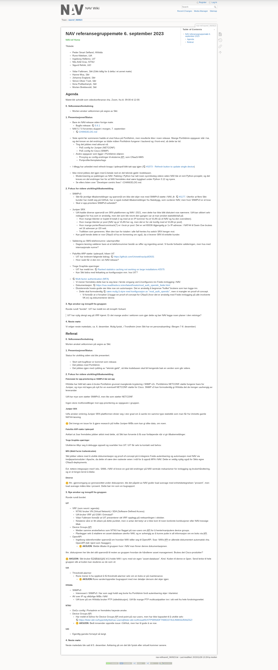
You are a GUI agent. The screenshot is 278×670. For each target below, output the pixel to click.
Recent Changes (184, 11)
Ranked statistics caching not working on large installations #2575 (131, 269)
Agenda (190, 39)
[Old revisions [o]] (220, 40)
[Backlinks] (220, 46)
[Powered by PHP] (125, 663)
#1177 (182, 196)
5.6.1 (97, 125)
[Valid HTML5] (139, 663)
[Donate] (112, 663)
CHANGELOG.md (88, 131)
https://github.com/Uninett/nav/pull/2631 (134, 256)
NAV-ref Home (73, 40)
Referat (190, 42)
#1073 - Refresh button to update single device (170, 166)
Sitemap (213, 11)
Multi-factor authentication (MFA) (92, 279)
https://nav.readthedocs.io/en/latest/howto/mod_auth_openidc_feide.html (133, 285)
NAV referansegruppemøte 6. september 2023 (198, 35)
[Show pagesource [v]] (220, 34)
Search (215, 7)
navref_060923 (75, 20)
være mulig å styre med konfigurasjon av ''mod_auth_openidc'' (138, 291)
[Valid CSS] (152, 663)
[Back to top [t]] (220, 52)
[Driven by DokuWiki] (165, 663)
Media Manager (201, 11)
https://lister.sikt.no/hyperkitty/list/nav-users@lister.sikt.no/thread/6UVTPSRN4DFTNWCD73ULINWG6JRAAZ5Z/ (135, 620)
